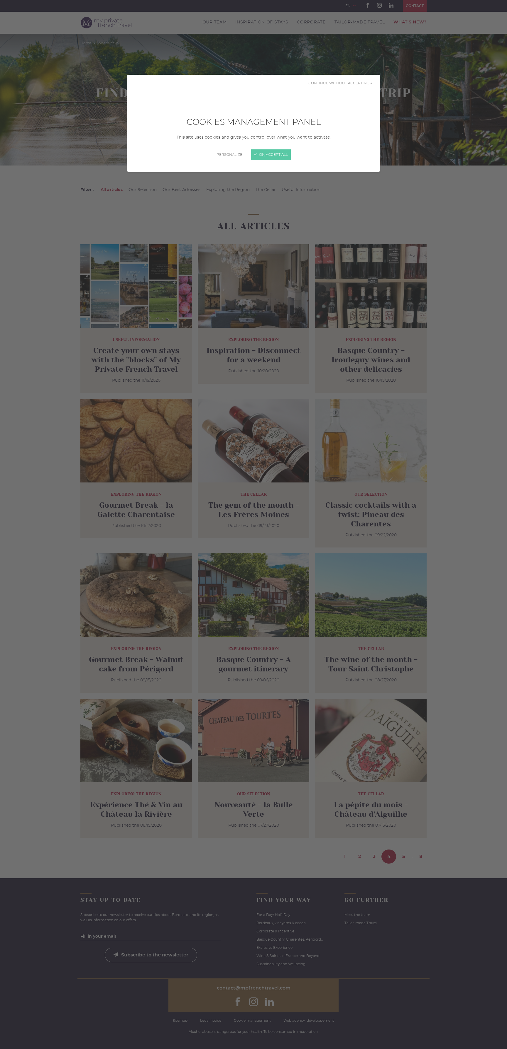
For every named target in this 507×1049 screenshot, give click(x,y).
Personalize (229, 154)
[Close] (253, 524)
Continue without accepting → (340, 83)
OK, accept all (273, 154)
